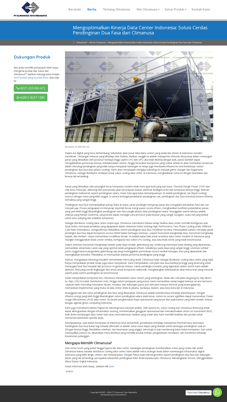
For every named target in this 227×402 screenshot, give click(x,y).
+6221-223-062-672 (32, 88)
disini (111, 366)
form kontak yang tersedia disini (31, 77)
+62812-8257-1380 (32, 97)
